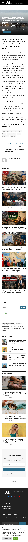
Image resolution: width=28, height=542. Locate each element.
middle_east (18, 131)
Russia (4, 133)
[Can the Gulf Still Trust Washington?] (14, 199)
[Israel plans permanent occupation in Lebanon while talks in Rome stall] (14, 239)
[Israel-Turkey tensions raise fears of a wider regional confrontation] (14, 178)
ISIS (12, 131)
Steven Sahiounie (11, 29)
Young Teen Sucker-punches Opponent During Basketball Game (14, 440)
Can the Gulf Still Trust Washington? (13, 208)
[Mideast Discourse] (15, 2)
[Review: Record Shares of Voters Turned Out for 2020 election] (4, 342)
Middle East (7, 31)
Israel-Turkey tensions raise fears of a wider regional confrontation (14, 188)
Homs (3, 131)
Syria (19, 133)
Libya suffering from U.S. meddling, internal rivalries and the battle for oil (14, 228)
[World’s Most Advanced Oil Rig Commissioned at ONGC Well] (4, 357)
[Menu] (3, 2)
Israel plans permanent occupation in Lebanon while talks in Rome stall (13, 248)
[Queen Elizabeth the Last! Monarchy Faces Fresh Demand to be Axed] (14, 383)
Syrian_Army (5, 136)
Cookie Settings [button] (7, 538)
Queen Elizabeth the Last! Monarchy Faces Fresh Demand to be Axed (15, 393)
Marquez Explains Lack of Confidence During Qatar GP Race (15, 417)
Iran (8, 131)
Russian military (12, 133)
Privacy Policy (13, 474)
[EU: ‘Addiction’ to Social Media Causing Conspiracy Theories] (4, 349)
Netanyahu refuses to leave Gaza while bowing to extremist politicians (14, 291)
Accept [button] (15, 538)
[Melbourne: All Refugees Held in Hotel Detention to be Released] (4, 365)
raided (21, 102)
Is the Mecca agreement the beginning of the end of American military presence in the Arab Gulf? (14, 270)
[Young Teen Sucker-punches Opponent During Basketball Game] (14, 430)
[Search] (25, 2)
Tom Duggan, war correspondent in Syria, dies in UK (20, 147)
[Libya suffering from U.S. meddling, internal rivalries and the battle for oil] (14, 218)
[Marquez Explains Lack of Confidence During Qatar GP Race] (14, 407)
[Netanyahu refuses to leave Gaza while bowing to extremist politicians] (14, 282)
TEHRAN (13, 136)
